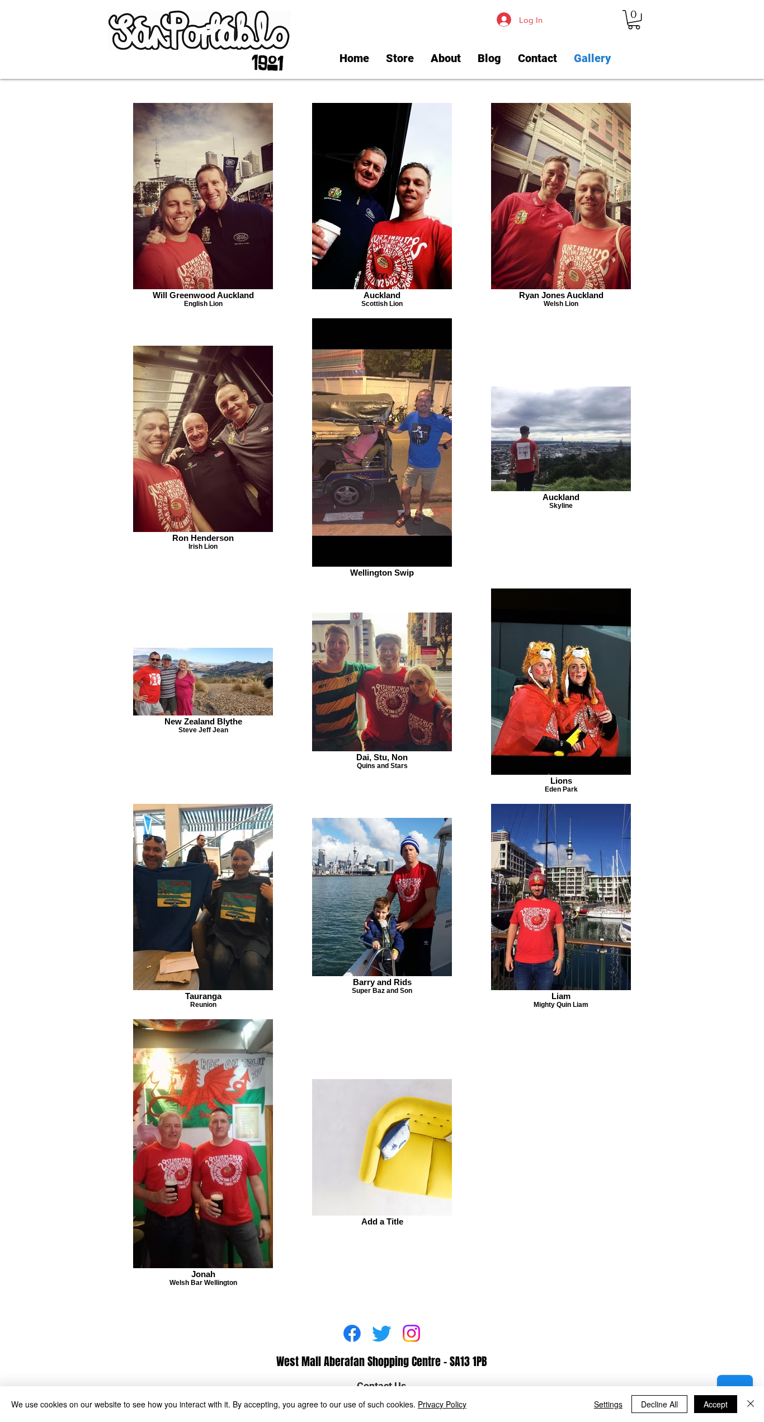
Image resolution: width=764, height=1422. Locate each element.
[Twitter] (381, 1333)
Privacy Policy (442, 1404)
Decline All (659, 1404)
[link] (633, 19)
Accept (716, 1404)
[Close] (750, 1404)
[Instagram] (411, 1333)
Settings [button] (608, 1404)
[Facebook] (352, 1333)
